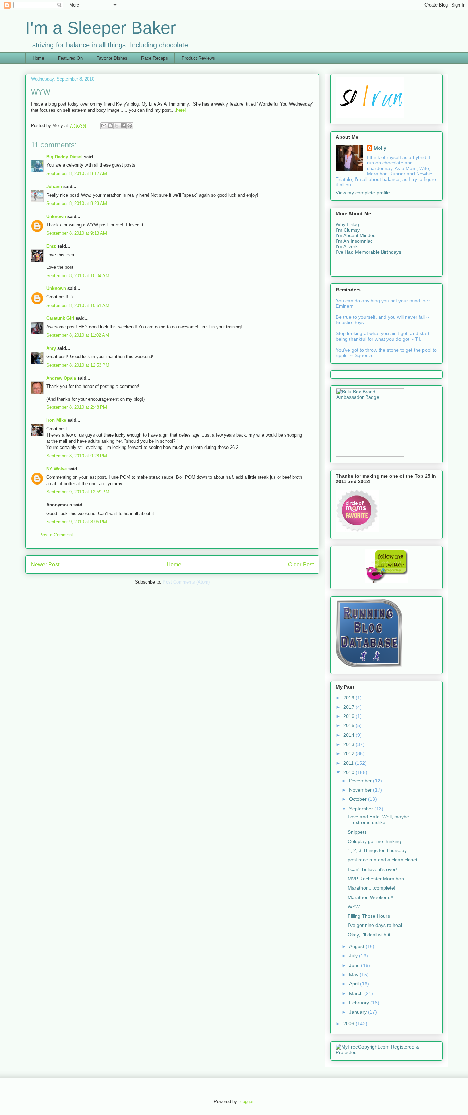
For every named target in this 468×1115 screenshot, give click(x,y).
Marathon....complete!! (372, 888)
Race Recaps (154, 58)
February (359, 1002)
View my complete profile (363, 192)
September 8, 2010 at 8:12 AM (76, 173)
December (361, 780)
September (361, 808)
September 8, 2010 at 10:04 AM (77, 275)
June (355, 965)
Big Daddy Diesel (64, 156)
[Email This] (103, 125)
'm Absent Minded (356, 235)
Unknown (56, 216)
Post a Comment (56, 534)
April (354, 984)
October (358, 799)
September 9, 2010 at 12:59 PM (77, 491)
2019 (349, 697)
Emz (51, 246)
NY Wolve (56, 468)
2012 (349, 753)
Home (38, 58)
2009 (349, 1023)
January (358, 1012)
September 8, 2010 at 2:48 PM (76, 407)
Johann (54, 186)
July (354, 955)
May (354, 974)
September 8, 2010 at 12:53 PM (77, 365)
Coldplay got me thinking (374, 841)
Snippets (357, 832)
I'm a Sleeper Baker (100, 27)
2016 (349, 716)
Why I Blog (347, 224)
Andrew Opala (61, 378)
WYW (354, 906)
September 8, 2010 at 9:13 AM (76, 233)
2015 (349, 725)
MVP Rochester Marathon (376, 878)
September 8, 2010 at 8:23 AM (76, 203)
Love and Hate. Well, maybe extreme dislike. (378, 819)
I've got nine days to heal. (375, 925)
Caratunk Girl (60, 318)
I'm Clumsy (348, 230)
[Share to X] (116, 125)
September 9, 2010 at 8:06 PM (76, 521)
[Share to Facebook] (123, 125)
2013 (349, 744)
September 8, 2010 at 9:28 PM (76, 455)
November (361, 790)
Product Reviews (198, 58)
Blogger (245, 1101)
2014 (349, 735)
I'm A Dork (347, 246)
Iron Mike (56, 420)
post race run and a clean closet (382, 859)
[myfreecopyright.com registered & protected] (386, 1052)
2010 (349, 772)
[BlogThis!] (110, 125)
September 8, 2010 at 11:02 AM (77, 335)
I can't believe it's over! (372, 869)
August (357, 946)
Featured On (70, 58)
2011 (349, 763)
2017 (349, 707)
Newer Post (45, 564)
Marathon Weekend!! (370, 897)
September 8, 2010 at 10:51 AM (77, 305)
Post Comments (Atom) (186, 582)
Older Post (301, 564)
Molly (380, 148)
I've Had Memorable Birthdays (368, 252)
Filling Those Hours (369, 916)
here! (181, 110)
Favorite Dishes (111, 58)
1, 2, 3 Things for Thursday (377, 850)
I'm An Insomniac (354, 241)
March (356, 993)
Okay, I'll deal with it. (370, 935)
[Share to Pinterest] (129, 125)
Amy (51, 348)
